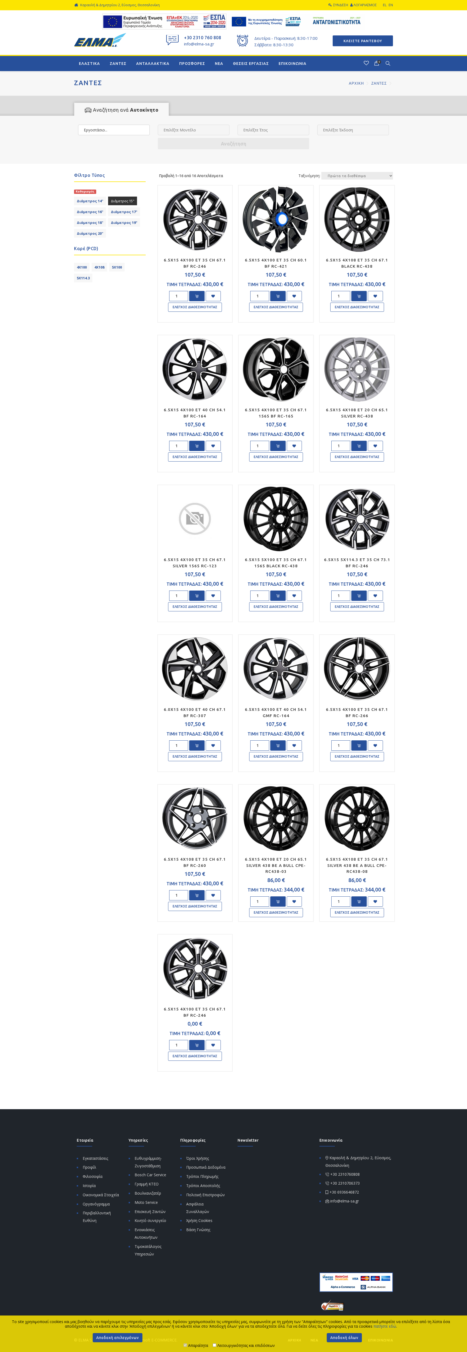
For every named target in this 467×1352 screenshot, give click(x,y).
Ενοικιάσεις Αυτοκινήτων (146, 1233)
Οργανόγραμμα (96, 1204)
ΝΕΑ (219, 63)
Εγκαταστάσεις (95, 1158)
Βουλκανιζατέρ (148, 1193)
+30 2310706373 (345, 1183)
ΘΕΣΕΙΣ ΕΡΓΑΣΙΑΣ (251, 63)
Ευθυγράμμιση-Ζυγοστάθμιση (148, 1162)
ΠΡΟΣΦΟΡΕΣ (192, 63)
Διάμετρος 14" (90, 200)
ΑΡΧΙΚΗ (357, 83)
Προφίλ (89, 1167)
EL (384, 4)
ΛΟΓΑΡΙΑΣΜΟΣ (365, 4)
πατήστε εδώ (384, 1326)
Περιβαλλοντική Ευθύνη (97, 1216)
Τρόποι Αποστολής (203, 1185)
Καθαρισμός (85, 191)
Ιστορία (89, 1185)
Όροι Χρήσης (197, 1158)
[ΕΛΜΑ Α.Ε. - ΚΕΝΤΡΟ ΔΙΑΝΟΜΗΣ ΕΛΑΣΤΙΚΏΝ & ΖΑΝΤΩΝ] (100, 39)
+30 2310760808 (345, 1174)
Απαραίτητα (197, 1345)
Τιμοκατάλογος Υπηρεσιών (148, 1250)
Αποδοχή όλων (344, 1338)
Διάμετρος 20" (90, 233)
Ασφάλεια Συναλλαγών (197, 1207)
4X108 (99, 267)
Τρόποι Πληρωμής (202, 1176)
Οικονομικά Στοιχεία (101, 1194)
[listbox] (114, 130)
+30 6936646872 (344, 1192)
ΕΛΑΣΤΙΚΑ (89, 63)
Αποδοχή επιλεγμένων (117, 1338)
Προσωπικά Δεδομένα (205, 1167)
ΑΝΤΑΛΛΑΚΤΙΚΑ (152, 63)
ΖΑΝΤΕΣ (118, 63)
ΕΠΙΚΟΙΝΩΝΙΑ (292, 63)
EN (391, 4)
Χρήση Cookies (199, 1220)
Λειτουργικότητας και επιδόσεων (245, 1345)
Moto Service (146, 1202)
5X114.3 (83, 278)
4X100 (82, 267)
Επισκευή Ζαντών (150, 1211)
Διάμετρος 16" (90, 211)
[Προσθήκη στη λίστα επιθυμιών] (213, 296)
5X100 (117, 267)
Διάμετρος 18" (90, 222)
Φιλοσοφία (92, 1176)
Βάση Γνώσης (198, 1229)
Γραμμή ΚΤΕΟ (147, 1184)
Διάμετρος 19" (124, 222)
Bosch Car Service (150, 1174)
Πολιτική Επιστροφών (205, 1194)
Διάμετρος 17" (124, 211)
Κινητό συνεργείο (150, 1220)
